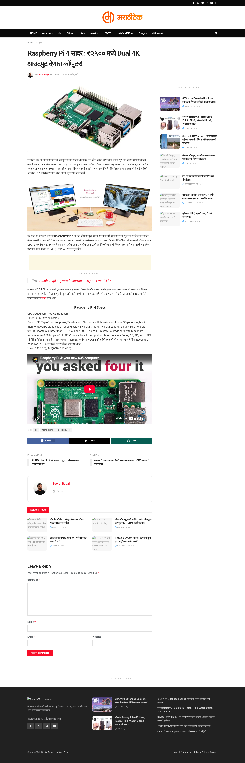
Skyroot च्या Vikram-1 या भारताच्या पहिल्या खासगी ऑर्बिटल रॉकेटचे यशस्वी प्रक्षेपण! (199, 140)
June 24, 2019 (60, 74)
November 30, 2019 (125, 546)
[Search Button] (216, 33)
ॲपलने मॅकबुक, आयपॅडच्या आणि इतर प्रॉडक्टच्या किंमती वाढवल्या (184, 726)
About (177, 752)
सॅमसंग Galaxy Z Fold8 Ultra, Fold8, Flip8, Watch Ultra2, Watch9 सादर (197, 120)
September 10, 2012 (193, 203)
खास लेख (94, 33)
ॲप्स (60, 33)
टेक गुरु (142, 33)
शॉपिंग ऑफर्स (157, 33)
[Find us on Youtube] (211, 3)
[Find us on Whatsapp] (217, 3)
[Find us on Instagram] (207, 3)
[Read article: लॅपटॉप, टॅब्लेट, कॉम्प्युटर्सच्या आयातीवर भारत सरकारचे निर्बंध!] (38, 525)
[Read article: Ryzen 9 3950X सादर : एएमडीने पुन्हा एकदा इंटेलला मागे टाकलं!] (102, 543)
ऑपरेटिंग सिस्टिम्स (126, 33)
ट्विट (44, 298)
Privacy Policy (200, 752)
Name (32, 621)
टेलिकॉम (70, 33)
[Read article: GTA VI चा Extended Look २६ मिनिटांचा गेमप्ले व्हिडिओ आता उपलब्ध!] (170, 104)
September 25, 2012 (193, 184)
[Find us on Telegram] (203, 3)
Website (96, 636)
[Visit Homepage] (122, 17)
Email (32, 636)
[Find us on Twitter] (198, 3)
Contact (214, 752)
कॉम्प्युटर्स (39, 43)
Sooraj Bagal (43, 74)
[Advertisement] (90, 262)
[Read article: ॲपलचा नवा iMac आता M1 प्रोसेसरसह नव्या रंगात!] (38, 543)
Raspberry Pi (63, 430)
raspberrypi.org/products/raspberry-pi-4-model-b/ (75, 281)
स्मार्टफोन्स (46, 33)
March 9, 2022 (123, 527)
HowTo (107, 33)
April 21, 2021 (58, 546)
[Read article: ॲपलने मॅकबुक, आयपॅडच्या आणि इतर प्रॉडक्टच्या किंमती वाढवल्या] (170, 161)
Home (33, 33)
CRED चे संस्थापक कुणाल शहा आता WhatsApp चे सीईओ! (182, 731)
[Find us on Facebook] (193, 3)
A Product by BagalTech (57, 752)
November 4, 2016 (192, 221)
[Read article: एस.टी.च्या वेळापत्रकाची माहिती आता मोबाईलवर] (170, 182)
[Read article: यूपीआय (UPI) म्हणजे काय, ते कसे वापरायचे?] (170, 219)
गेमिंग (83, 33)
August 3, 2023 (59, 527)
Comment (34, 579)
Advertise (187, 752)
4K (36, 430)
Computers (47, 430)
